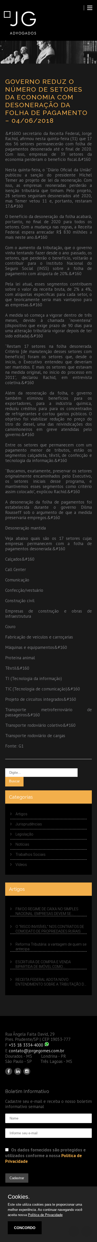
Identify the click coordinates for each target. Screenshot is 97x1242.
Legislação (24, 834)
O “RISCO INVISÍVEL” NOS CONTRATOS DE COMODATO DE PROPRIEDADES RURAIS (50, 929)
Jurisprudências (29, 824)
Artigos (21, 814)
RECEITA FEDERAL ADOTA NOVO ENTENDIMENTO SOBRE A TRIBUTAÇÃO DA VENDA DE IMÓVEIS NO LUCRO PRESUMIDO (51, 982)
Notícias (22, 844)
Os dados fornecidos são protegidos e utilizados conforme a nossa (45, 1155)
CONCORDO (24, 1228)
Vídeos (21, 865)
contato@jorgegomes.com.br (36, 1051)
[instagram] (26, 1071)
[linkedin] (17, 1071)
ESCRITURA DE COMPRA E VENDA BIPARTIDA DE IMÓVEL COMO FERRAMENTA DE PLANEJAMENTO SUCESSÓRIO (44, 964)
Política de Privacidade (45, 1215)
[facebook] (8, 1071)
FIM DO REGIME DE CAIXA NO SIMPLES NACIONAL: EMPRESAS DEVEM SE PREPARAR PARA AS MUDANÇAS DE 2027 (50, 911)
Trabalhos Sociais (31, 854)
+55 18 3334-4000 (26, 1045)
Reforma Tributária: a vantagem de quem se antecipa (51, 946)
